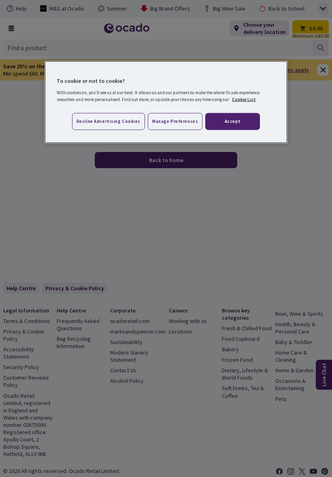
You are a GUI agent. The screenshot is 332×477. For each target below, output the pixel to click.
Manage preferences (175, 121)
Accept (233, 121)
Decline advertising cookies (108, 121)
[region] (166, 102)
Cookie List (244, 99)
